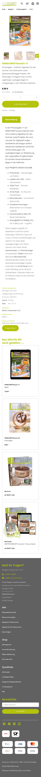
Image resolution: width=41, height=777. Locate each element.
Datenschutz (14, 762)
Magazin (11, 9)
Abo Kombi (8, 541)
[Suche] (22, 4)
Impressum (5, 762)
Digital (6, 387)
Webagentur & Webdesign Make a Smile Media (16, 770)
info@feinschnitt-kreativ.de (13, 578)
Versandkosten (19, 92)
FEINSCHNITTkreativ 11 (12, 385)
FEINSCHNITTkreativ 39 (12, 438)
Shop (3, 9)
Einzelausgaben (22, 9)
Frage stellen (10, 328)
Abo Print (7, 491)
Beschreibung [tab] (11, 119)
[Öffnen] (37, 3)
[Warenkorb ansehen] (27, 3)
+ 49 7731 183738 (10, 574)
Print (31, 9)
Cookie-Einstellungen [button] (30, 762)
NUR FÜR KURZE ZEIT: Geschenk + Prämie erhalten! (20, 544)
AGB (20, 762)
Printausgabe (8, 440)
